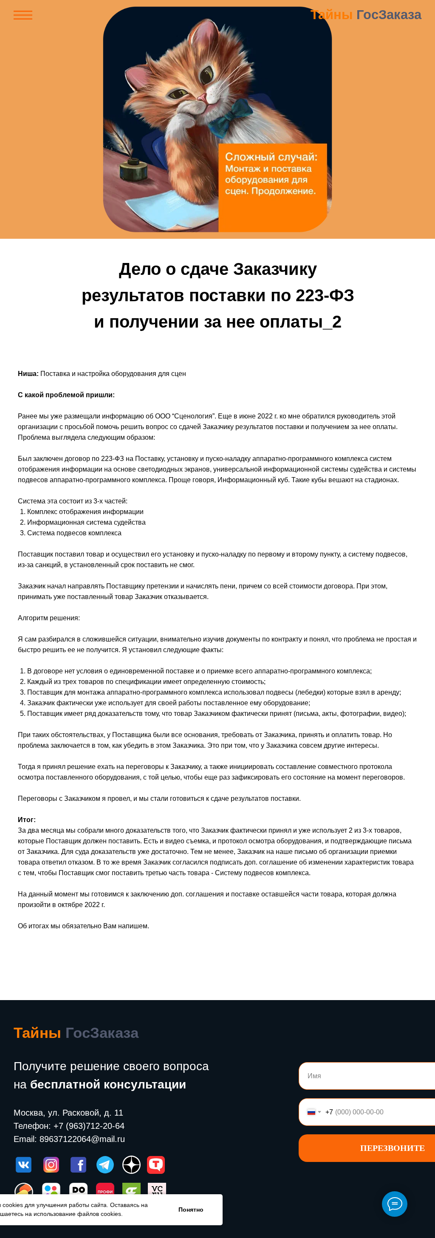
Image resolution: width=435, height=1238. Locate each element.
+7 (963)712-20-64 (89, 1126)
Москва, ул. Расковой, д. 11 (68, 1112)
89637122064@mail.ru (82, 1139)
